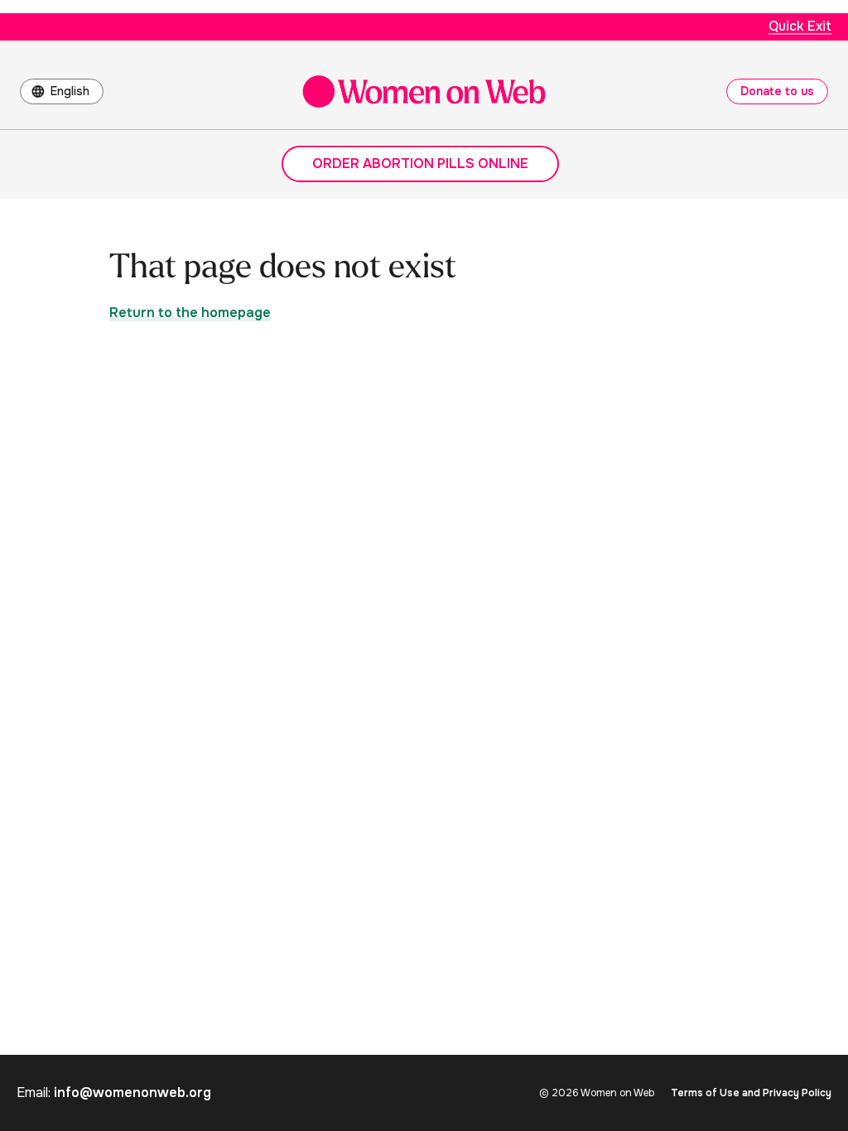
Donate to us (777, 91)
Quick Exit (799, 26)
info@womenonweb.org (132, 1092)
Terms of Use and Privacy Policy (751, 1093)
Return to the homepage (190, 312)
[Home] (424, 91)
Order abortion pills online (420, 163)
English (70, 91)
